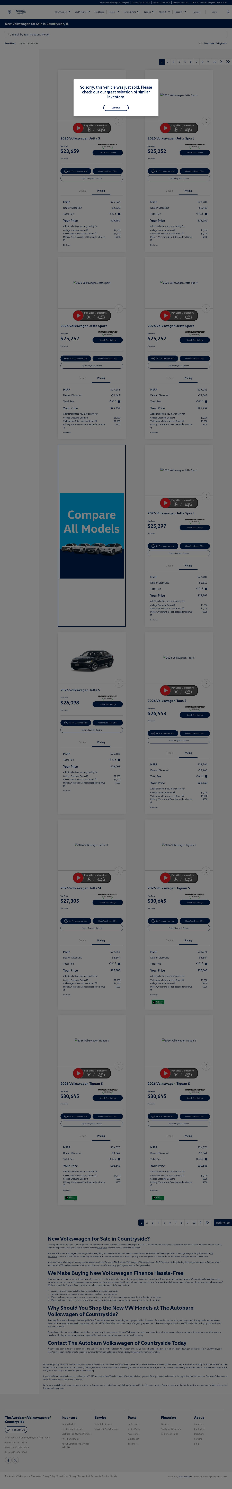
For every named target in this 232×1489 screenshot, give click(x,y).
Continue (116, 107)
